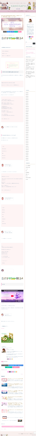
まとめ (9, 67)
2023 (3, 328)
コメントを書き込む (13, 426)
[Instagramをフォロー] (11, 372)
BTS (2, 361)
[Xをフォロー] (7, 359)
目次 (11, 63)
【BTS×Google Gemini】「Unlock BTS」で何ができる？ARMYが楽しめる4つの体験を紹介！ (30, 72)
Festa (2, 328)
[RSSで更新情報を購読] (12, 359)
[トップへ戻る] (35, 435)
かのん (7, 348)
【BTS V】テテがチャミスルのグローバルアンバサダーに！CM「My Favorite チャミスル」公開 (30, 60)
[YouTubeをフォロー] (10, 359)
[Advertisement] (30, 83)
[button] (20, 32)
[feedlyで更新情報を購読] (11, 359)
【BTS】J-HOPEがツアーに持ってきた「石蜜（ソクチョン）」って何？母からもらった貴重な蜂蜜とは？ (30, 68)
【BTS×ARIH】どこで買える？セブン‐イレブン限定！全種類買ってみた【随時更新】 (30, 64)
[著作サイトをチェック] (6, 359)
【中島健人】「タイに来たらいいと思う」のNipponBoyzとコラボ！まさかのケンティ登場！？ (30, 76)
